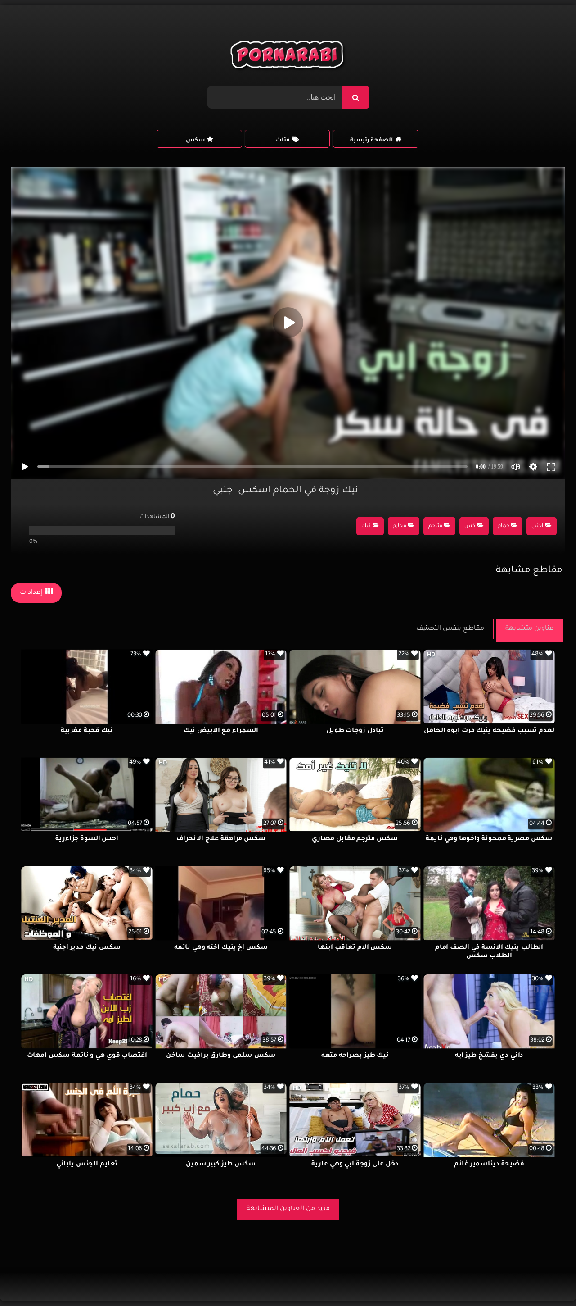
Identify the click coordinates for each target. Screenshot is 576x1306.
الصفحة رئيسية (371, 140)
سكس (195, 140)
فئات (283, 140)
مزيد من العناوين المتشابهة (288, 1209)
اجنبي (537, 526)
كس (469, 526)
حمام (503, 526)
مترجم (435, 526)
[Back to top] (547, 1279)
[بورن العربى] (288, 56)
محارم (399, 526)
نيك (365, 526)
